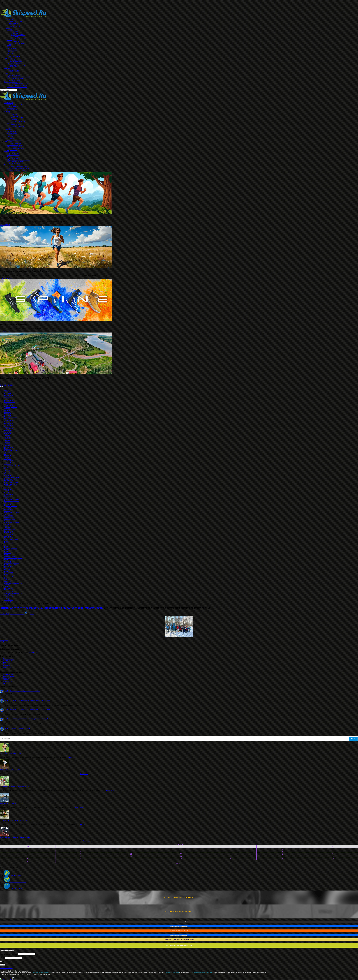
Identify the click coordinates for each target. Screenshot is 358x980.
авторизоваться (33, 652)
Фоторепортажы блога (14, 146)
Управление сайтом (6, 968)
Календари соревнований (12, 465)
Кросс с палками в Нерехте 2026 (10, 753)
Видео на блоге (12, 150)
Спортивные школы (13, 158)
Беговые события (8, 676)
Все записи (7, 410)
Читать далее (72, 757)
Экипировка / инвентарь (11, 450)
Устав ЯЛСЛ (15, 124)
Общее (6, 586)
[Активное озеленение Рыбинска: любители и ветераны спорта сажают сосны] (179, 636)
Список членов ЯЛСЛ (18, 126)
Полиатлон (7, 496)
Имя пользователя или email (9, 954)
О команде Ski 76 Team (14, 104)
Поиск (353, 738)
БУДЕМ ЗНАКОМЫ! (6, 385)
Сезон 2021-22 (8, 573)
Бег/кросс (6, 662)
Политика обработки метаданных (18, 168)
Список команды (12, 106)
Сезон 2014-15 (8, 600)
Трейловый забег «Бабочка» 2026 (10, 770)
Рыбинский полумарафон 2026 (20, 728)
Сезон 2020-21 (8, 576)
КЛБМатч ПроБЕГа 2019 (15, 109)
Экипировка (11, 108)
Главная (6, 390)
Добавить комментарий (16, 614)
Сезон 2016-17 (8, 596)
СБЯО (9, 128)
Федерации (7, 111)
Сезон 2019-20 (8, 585)
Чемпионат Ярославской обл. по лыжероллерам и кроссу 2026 (30, 700)
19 (131, 856)
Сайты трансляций (13, 155)
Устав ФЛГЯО (15, 116)
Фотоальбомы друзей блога (16, 148)
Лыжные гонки (12, 133)
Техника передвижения (11, 477)
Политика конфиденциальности (17, 166)
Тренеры (6, 502)
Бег (5, 454)
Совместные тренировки (18, 882)
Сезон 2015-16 (8, 598)
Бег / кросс (10, 135)
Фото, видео (8, 141)
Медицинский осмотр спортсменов (18, 160)
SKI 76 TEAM (8, 103)
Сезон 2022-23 (8, 516)
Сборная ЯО (15, 114)
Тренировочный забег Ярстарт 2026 (11, 803)
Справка (6, 156)
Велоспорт (7, 492)
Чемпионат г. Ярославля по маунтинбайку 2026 (15, 787)
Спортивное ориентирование (13, 558)
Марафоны (7, 459)
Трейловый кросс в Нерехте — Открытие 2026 (25, 691)
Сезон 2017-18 (8, 595)
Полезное (7, 151)
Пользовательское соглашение (17, 170)
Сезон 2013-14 (8, 601)
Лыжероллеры (8, 418)
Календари (7, 130)
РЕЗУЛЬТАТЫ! (5, 225)
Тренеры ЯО (15, 119)
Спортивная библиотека (18, 888)
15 (282, 854)
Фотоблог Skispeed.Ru (14, 143)
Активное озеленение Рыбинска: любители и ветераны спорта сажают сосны (51, 607)
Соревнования (8, 405)
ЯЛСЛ (9, 123)
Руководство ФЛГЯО (18, 118)
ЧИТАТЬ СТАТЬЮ (6, 278)
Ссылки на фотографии (14, 145)
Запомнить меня (7, 961)
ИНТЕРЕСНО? (5, 331)
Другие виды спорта (14, 140)
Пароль (2, 957)
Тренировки (7, 435)
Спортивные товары (14, 153)
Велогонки (10, 138)
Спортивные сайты (13, 163)
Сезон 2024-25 (8, 462)
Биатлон (6, 579)
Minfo (32, 614)
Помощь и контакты (10, 165)
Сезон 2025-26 (8, 398)
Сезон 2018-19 (8, 591)
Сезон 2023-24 (8, 491)
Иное (4, 683)
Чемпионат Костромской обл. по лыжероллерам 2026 (17, 820)
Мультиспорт (11, 131)
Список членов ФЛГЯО (18, 121)
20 (181, 856)
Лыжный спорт (8, 674)
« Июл (178, 863)
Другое (6, 541)
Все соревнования (8, 659)
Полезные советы (9, 402)
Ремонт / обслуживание (11, 563)
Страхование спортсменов (15, 161)
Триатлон (10, 136)
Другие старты (7, 667)
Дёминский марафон (16, 875)
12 (131, 854)
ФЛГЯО (9, 113)
